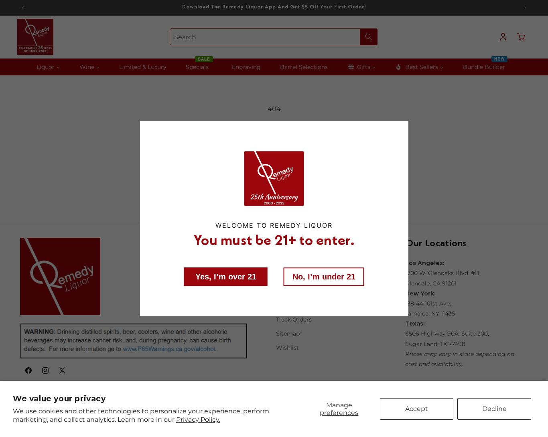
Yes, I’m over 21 (225, 276)
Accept (416, 409)
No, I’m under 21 (323, 276)
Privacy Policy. (198, 419)
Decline (494, 409)
